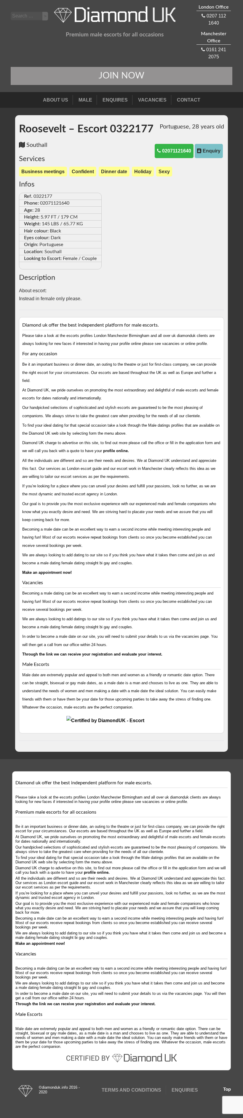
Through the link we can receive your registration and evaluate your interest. (92, 654)
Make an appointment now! (47, 572)
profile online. (116, 451)
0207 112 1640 (214, 15)
